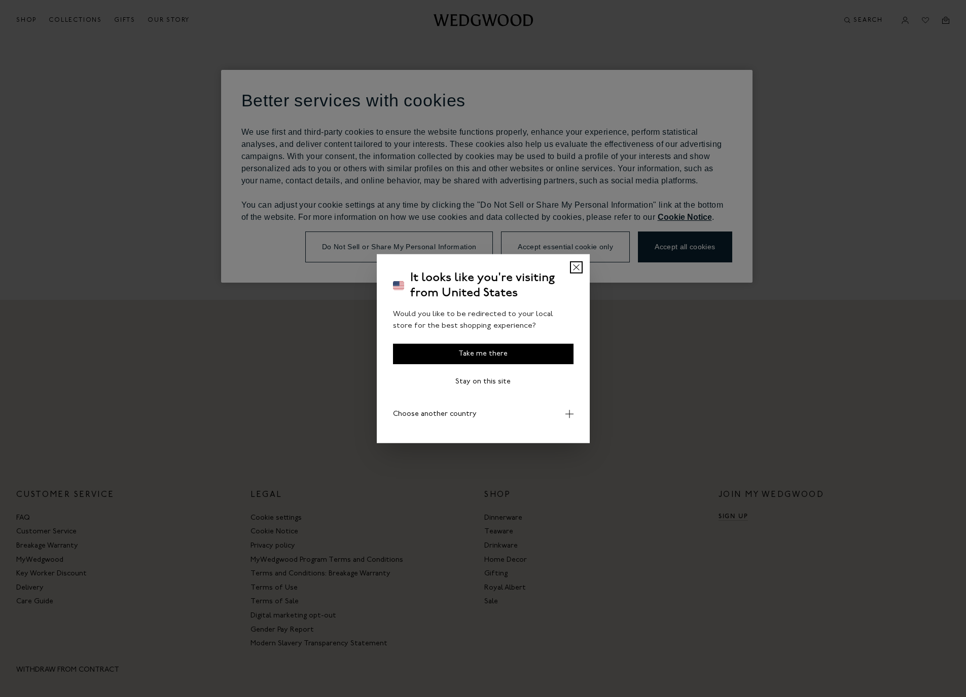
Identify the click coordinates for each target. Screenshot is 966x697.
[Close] (576, 267)
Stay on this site (483, 381)
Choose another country (435, 414)
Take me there (483, 354)
